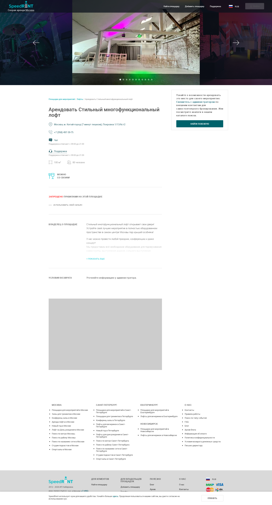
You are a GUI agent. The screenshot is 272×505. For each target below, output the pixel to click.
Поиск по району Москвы (64, 437)
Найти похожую (199, 123)
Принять (212, 498)
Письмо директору (194, 445)
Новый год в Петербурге (107, 430)
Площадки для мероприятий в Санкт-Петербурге (113, 411)
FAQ (187, 421)
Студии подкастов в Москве (65, 445)
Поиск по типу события (196, 417)
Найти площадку (171, 6)
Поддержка (215, 6)
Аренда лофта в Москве (63, 421)
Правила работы (192, 414)
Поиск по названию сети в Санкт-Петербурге (112, 449)
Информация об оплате (196, 433)
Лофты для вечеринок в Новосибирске (158, 435)
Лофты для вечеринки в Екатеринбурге (159, 416)
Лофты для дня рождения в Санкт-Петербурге (112, 435)
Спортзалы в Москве (62, 449)
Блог (187, 425)
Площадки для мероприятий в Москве (70, 410)
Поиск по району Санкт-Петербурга (112, 444)
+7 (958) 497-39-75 (63, 132)
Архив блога (190, 429)
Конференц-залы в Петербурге (110, 420)
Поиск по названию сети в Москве (68, 441)
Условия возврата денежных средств (203, 441)
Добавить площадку (194, 6)
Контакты (189, 410)
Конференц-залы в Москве (64, 417)
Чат (56, 140)
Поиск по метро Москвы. (63, 433)
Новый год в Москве (61, 425)
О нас (181, 484)
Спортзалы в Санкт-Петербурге (111, 458)
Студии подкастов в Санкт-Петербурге (114, 454)
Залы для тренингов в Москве (66, 414)
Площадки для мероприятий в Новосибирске (154, 430)
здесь (115, 496)
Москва (30, 10)
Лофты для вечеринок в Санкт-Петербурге (110, 425)
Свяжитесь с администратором (195, 101)
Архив (153, 489)
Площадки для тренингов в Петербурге (114, 416)
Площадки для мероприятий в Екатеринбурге (154, 411)
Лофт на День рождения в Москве (68, 429)
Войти (256, 6)
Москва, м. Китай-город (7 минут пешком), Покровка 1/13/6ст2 (89, 124)
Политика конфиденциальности (200, 437)
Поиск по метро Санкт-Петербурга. (112, 440)
